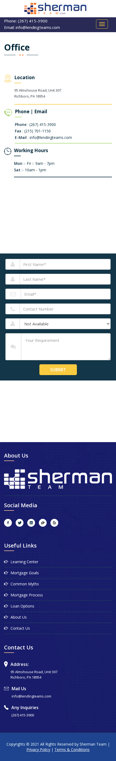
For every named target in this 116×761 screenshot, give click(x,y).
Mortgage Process (27, 595)
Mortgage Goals (25, 572)
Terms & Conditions (72, 749)
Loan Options (22, 606)
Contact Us (20, 628)
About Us (19, 617)
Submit (58, 370)
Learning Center (24, 561)
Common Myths (25, 583)
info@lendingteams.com (31, 696)
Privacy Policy (38, 749)
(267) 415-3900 (22, 715)
